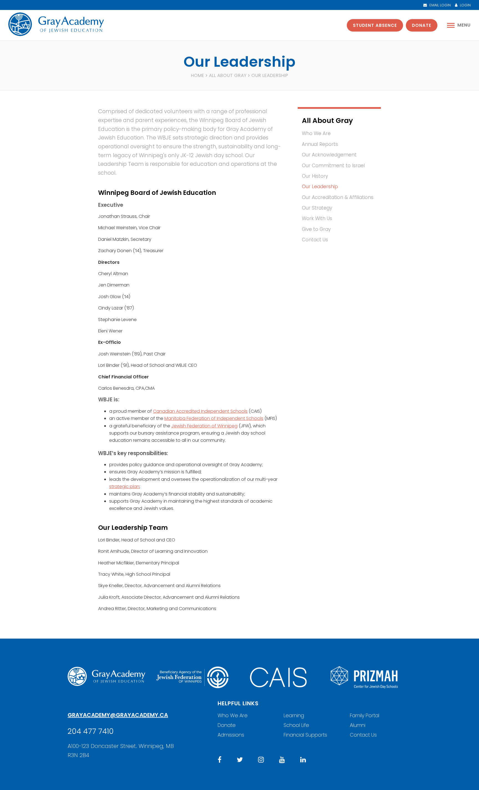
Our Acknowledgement (329, 154)
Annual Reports (320, 144)
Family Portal (364, 715)
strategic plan (124, 486)
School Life (296, 725)
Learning (294, 715)
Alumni (357, 725)
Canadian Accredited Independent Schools (200, 411)
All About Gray (228, 75)
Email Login (439, 5)
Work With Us (317, 218)
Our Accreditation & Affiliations (337, 197)
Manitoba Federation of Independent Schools (213, 418)
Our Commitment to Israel (333, 165)
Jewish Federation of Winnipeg (204, 426)
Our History (315, 176)
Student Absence (375, 25)
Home (197, 75)
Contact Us (315, 239)
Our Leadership (320, 186)
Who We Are (316, 133)
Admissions (231, 734)
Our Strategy (317, 208)
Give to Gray (316, 229)
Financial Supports (305, 734)
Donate (421, 25)
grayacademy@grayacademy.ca (118, 715)
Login (465, 5)
